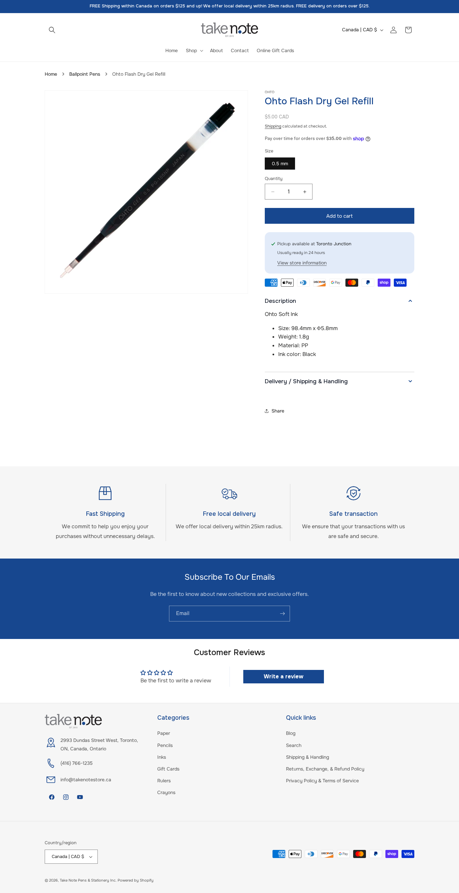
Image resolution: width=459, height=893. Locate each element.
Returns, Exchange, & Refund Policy (325, 769)
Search (293, 745)
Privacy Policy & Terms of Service (322, 781)
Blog (290, 733)
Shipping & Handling (307, 757)
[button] (52, 30)
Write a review (283, 676)
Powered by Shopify (136, 880)
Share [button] (278, 411)
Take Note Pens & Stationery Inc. (88, 880)
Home (51, 74)
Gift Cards (168, 769)
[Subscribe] (282, 613)
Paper (163, 733)
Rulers (164, 781)
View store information (302, 263)
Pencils (165, 745)
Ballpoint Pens (84, 74)
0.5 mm (280, 163)
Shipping (273, 126)
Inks (161, 757)
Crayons (166, 792)
